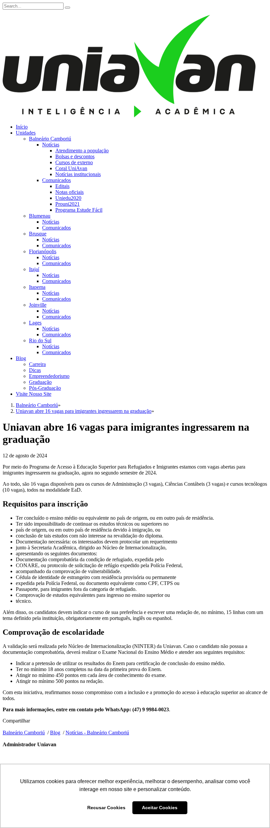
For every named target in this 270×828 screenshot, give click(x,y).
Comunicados (56, 180)
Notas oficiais (69, 192)
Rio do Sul (40, 340)
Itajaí (34, 269)
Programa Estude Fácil (78, 210)
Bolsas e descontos (74, 156)
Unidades (26, 133)
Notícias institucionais (78, 174)
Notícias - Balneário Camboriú (97, 732)
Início (22, 127)
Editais (62, 186)
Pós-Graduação (45, 388)
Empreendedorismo (49, 376)
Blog (21, 358)
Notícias (50, 144)
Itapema (37, 287)
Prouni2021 (67, 204)
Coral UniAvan (71, 168)
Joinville (37, 305)
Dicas (35, 370)
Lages (35, 322)
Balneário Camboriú (50, 138)
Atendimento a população (82, 150)
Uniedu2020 (68, 198)
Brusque (37, 233)
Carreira (37, 364)
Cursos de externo (74, 162)
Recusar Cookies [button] (106, 807)
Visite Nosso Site (33, 394)
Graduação (40, 382)
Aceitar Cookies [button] (159, 807)
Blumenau (39, 216)
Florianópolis (42, 251)
